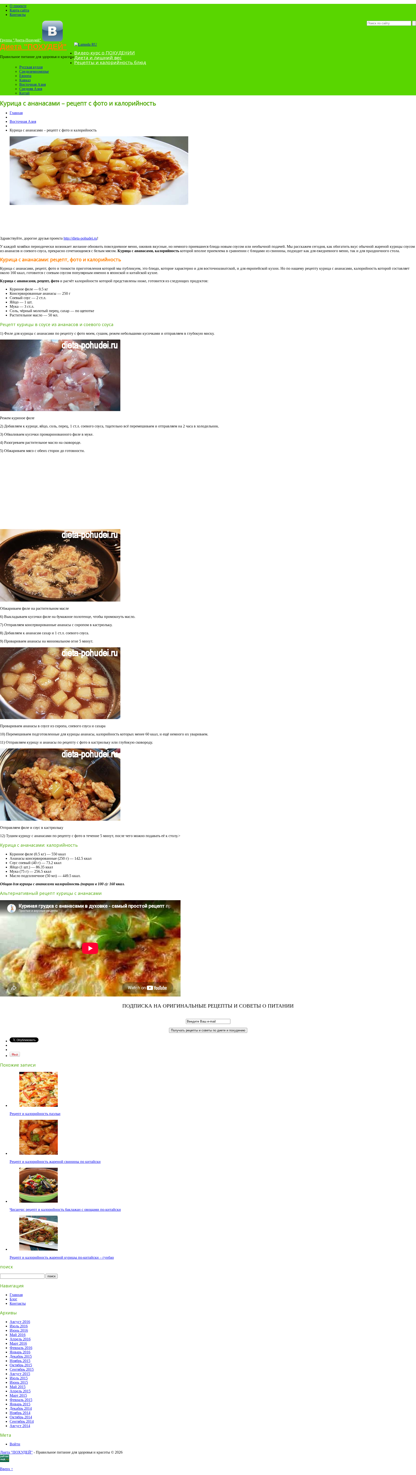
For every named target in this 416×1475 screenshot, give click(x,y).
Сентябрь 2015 (22, 1369)
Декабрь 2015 (21, 1356)
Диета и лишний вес (98, 57)
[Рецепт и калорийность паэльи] (38, 1105)
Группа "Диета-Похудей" (20, 40)
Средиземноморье (34, 71)
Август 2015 (20, 1374)
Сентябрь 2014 (22, 1421)
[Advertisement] (87, 220)
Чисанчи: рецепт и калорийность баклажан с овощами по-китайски (65, 1209)
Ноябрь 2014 (20, 1413)
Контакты (18, 15)
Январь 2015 (20, 1404)
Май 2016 (18, 1335)
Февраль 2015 (21, 1400)
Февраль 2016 (21, 1348)
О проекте (18, 6)
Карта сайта (19, 10)
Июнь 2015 (19, 1382)
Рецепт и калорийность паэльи (35, 1114)
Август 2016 (20, 1322)
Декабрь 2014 (21, 1408)
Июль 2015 (19, 1378)
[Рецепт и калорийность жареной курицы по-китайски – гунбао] (38, 1249)
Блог (13, 1299)
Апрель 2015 (20, 1391)
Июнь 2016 (19, 1330)
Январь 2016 (20, 1352)
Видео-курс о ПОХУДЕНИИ (104, 53)
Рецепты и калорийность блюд (110, 62)
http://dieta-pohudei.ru (80, 238)
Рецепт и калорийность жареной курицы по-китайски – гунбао (62, 1257)
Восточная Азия (32, 84)
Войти (15, 1444)
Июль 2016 (19, 1326)
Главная (16, 113)
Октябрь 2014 (21, 1417)
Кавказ (25, 80)
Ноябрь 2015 (20, 1361)
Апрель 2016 (20, 1339)
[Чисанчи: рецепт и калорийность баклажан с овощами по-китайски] (38, 1201)
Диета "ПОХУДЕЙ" (33, 46)
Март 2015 (18, 1395)
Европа (25, 76)
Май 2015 (18, 1387)
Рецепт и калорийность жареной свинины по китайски (55, 1162)
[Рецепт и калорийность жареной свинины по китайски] (38, 1153)
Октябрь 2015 (21, 1365)
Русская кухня (31, 67)
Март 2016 (18, 1343)
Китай (24, 93)
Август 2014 (20, 1426)
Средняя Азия (30, 89)
